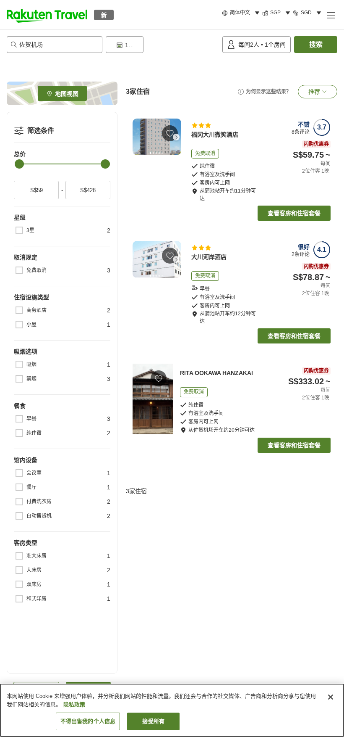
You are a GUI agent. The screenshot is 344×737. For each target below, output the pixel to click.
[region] (172, 710)
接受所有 (153, 721)
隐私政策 (74, 704)
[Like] (170, 133)
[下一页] (176, 137)
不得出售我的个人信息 (87, 721)
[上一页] (137, 137)
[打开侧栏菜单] (330, 14)
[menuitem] (242, 13)
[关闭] (330, 697)
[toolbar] (162, 44)
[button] (47, 15)
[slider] (19, 164)
